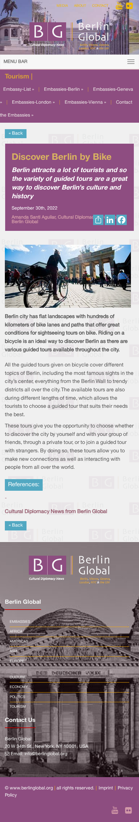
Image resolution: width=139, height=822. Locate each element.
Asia (13, 651)
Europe (17, 661)
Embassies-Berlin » (63, 89)
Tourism (18, 706)
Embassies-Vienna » (85, 102)
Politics (17, 697)
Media (62, 5)
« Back (16, 133)
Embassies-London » (33, 102)
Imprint (106, 788)
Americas (19, 641)
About (80, 5)
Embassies (20, 621)
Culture (18, 677)
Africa (16, 631)
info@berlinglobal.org (46, 754)
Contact (100, 5)
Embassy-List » (18, 89)
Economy (19, 687)
